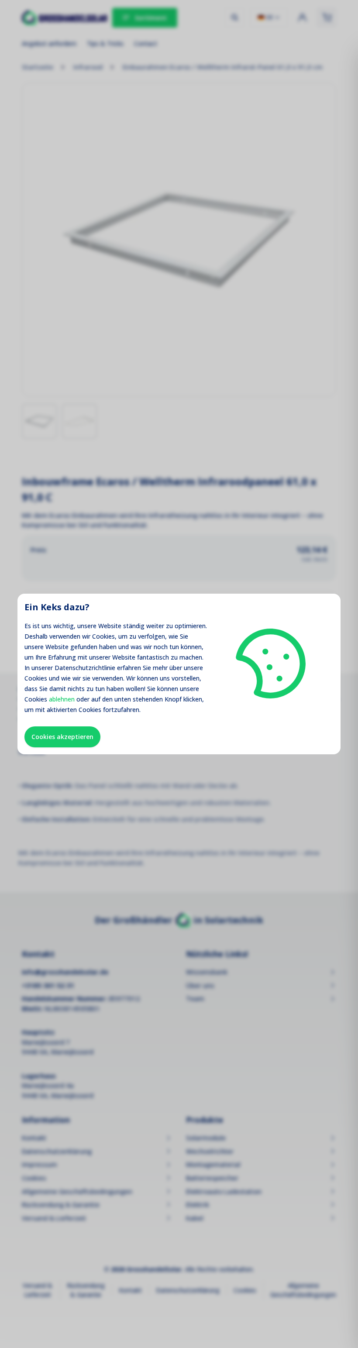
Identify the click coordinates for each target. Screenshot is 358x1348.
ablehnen (62, 699)
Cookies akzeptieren (62, 736)
